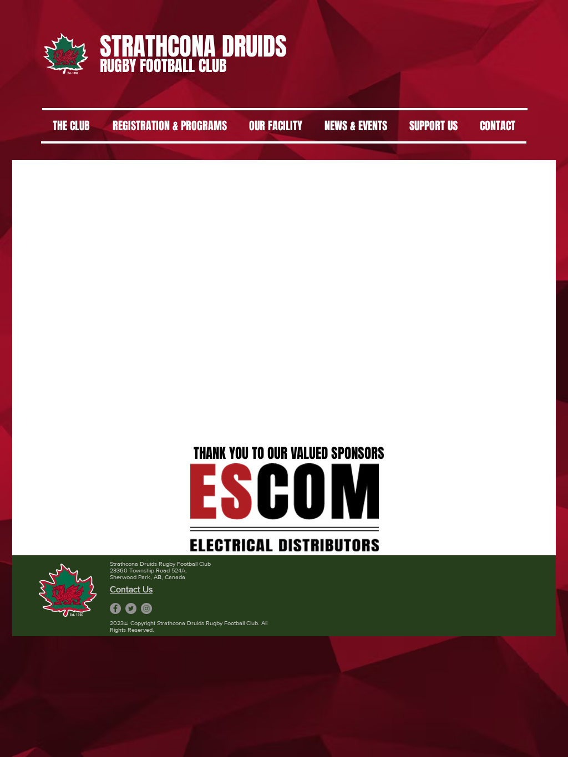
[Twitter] (130, 608)
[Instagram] (146, 608)
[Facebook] (115, 608)
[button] (284, 507)
